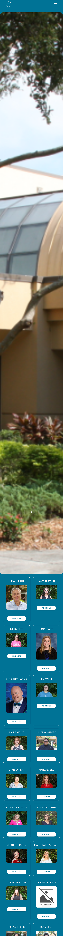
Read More (16, 618)
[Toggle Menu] (55, 4)
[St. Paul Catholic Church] (8, 4)
